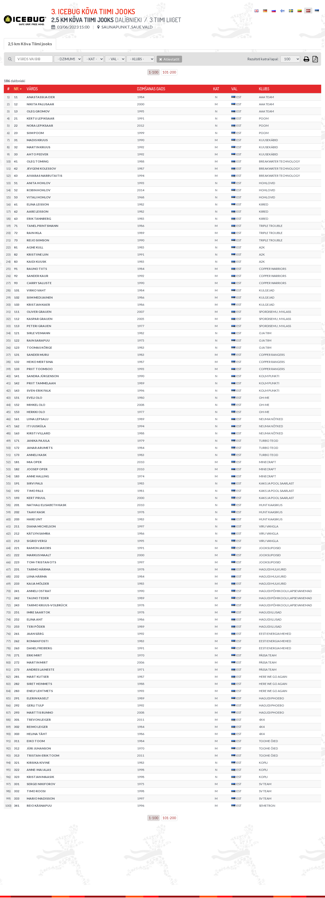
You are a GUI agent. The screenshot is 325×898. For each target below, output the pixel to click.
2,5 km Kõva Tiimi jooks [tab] (30, 43)
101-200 (169, 72)
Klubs (264, 88)
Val (234, 88)
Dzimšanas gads (151, 88)
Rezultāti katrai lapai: (263, 59)
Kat (216, 88)
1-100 (153, 72)
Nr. (16, 88)
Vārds (32, 88)
